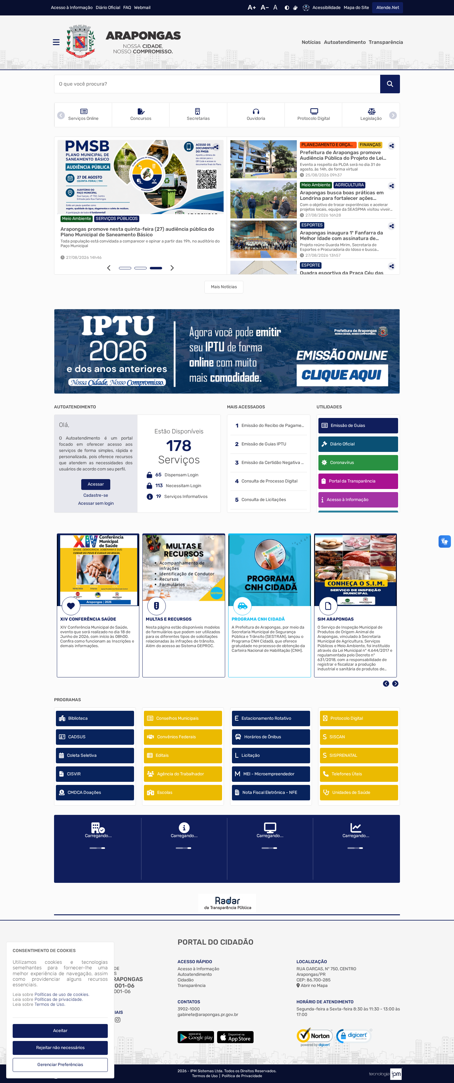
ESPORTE (310, 265)
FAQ (127, 7)
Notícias (311, 42)
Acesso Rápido (195, 961)
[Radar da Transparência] (227, 903)
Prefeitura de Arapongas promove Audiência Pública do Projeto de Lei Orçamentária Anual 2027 (341, 155)
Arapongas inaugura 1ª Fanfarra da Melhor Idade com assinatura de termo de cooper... (341, 235)
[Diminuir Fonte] (264, 7)
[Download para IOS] (235, 1041)
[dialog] (60, 1010)
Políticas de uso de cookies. (62, 994)
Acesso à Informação (72, 7)
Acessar (96, 484)
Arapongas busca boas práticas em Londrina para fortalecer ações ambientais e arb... (342, 195)
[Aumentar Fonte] (251, 7)
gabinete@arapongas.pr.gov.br (208, 1014)
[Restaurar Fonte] (277, 7)
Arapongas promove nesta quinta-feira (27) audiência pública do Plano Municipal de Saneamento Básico (137, 232)
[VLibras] (295, 7)
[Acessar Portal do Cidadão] (122, 42)
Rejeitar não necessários (60, 1047)
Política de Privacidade (242, 1076)
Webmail (142, 7)
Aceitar (60, 1030)
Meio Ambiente (76, 218)
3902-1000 (189, 1009)
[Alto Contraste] (287, 7)
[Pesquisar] (390, 84)
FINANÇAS (370, 144)
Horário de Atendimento (325, 1002)
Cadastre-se (95, 495)
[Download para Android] (196, 1041)
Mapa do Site (356, 7)
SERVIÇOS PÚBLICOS (117, 218)
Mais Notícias (224, 286)
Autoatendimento (345, 42)
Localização (311, 961)
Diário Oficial (108, 7)
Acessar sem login (96, 503)
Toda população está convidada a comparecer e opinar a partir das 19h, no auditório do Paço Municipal (140, 243)
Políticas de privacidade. (59, 999)
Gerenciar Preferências (60, 1064)
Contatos (189, 1002)
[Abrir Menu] (55, 42)
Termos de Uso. (50, 1004)
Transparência (386, 42)
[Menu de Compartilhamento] (216, 147)
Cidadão (186, 980)
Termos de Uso (205, 1076)
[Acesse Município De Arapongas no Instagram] (117, 1020)
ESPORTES (312, 225)
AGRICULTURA (349, 185)
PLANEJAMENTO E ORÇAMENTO (329, 144)
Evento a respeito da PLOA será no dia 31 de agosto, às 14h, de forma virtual (340, 166)
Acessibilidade (327, 7)
